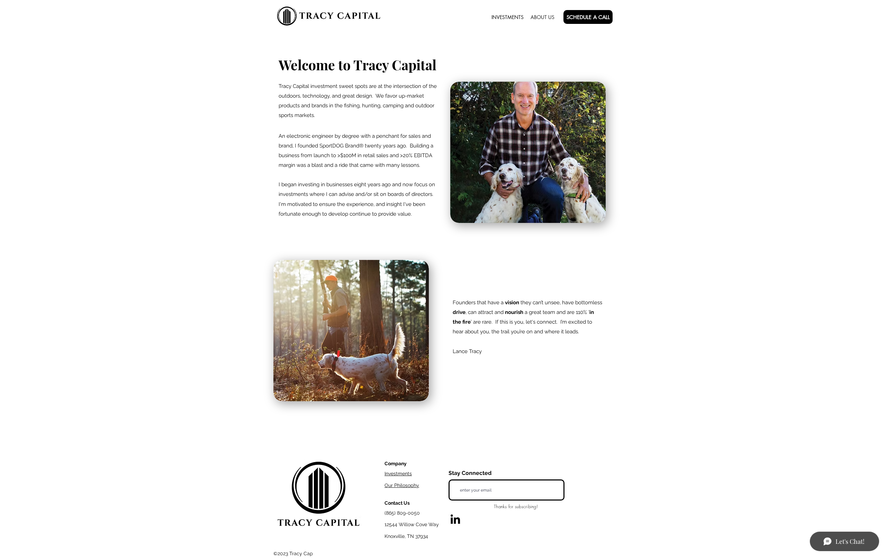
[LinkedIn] (455, 519)
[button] (588, 17)
